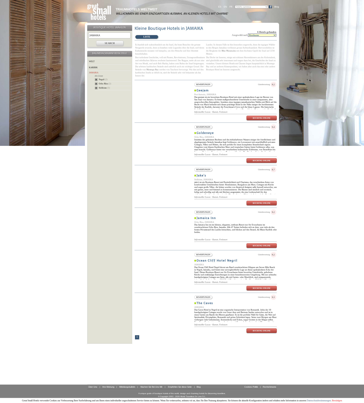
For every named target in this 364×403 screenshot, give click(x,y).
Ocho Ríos (105, 83)
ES (219, 7)
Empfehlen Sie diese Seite (180, 387)
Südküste (104, 88)
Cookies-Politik (251, 387)
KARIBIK (93, 67)
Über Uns (92, 387)
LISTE (146, 37)
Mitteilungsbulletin (127, 387)
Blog (276, 7)
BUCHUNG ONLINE (262, 118)
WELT (92, 61)
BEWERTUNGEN (203, 84)
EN (225, 7)
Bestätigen (337, 400)
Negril (103, 79)
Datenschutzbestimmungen (319, 400)
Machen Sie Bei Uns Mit (151, 387)
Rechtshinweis (269, 387)
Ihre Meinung (108, 387)
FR (230, 7)
